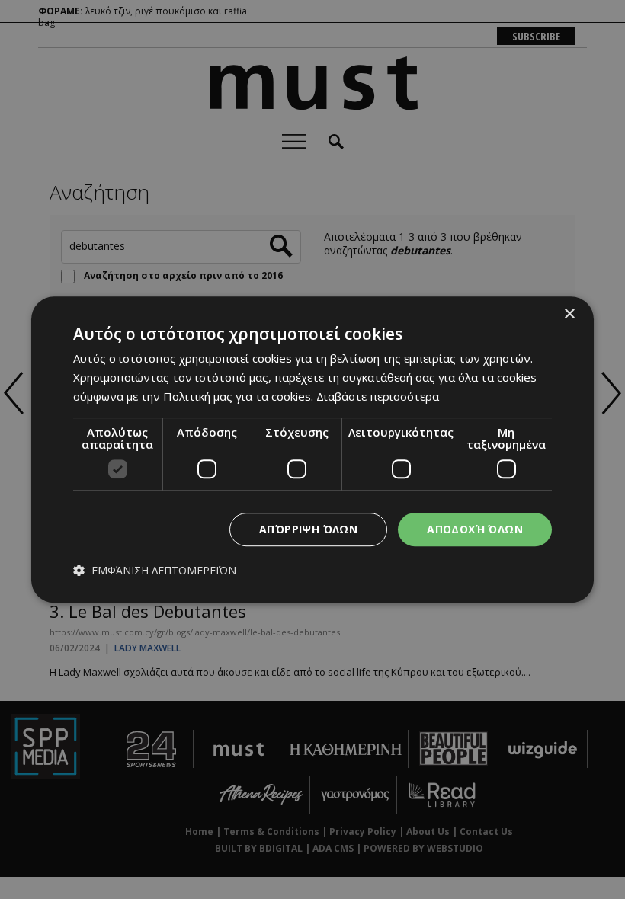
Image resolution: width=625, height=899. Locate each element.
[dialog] (312, 449)
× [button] (569, 314)
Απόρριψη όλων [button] (308, 529)
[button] (154, 571)
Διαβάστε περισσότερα (377, 396)
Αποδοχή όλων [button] (475, 529)
